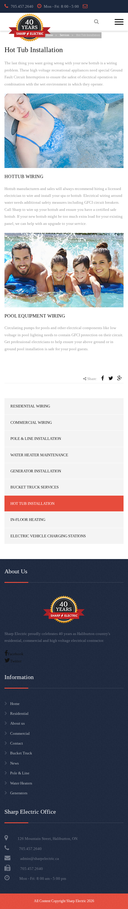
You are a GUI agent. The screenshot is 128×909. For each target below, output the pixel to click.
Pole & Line (19, 773)
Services (64, 35)
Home (15, 703)
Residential (19, 713)
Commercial (20, 733)
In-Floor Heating (27, 519)
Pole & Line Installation (35, 438)
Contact (16, 743)
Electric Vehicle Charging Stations (48, 536)
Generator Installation (35, 471)
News (14, 763)
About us (17, 723)
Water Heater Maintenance (39, 455)
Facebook (16, 654)
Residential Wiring (30, 406)
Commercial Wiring (31, 422)
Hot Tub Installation (32, 503)
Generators (18, 793)
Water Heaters (21, 783)
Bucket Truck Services (34, 487)
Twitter (15, 661)
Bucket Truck (21, 753)
